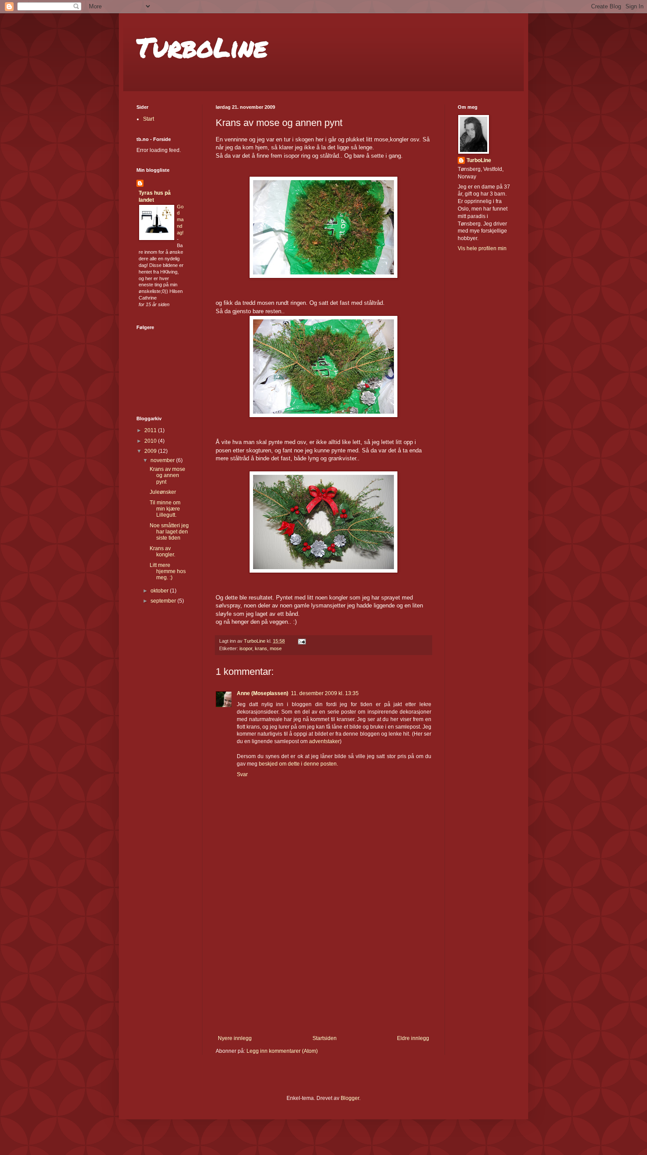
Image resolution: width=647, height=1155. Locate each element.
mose (276, 648)
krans (261, 648)
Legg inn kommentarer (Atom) (282, 1051)
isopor (245, 648)
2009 (151, 451)
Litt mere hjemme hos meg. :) (168, 571)
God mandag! (180, 219)
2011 (151, 430)
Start (148, 119)
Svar (242, 774)
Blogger (350, 1098)
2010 (151, 441)
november (163, 460)
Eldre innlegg (413, 1038)
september (164, 601)
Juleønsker (163, 492)
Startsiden (324, 1038)
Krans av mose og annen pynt (167, 475)
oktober (160, 591)
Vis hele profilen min (482, 248)
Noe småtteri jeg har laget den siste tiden (169, 531)
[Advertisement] (323, 969)
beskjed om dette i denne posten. (298, 764)
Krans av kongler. (162, 551)
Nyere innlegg (235, 1038)
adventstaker (324, 741)
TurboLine (201, 47)
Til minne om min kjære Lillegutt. (165, 509)
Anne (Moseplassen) (262, 693)
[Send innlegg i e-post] (301, 641)
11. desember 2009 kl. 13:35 (325, 693)
